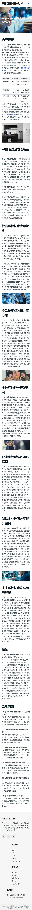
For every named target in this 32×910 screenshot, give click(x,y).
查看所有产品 (16, 861)
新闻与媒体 (15, 875)
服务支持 (14, 881)
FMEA (14, 853)
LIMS (13, 855)
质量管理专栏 (16, 878)
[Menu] (28, 3)
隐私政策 (17, 908)
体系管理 (14, 858)
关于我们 (14, 872)
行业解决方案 (16, 884)
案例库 (12, 115)
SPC (13, 850)
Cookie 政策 (24, 908)
